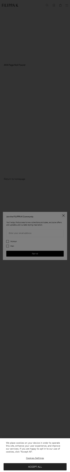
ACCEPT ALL (35, 466)
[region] (35, 455)
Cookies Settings (35, 458)
